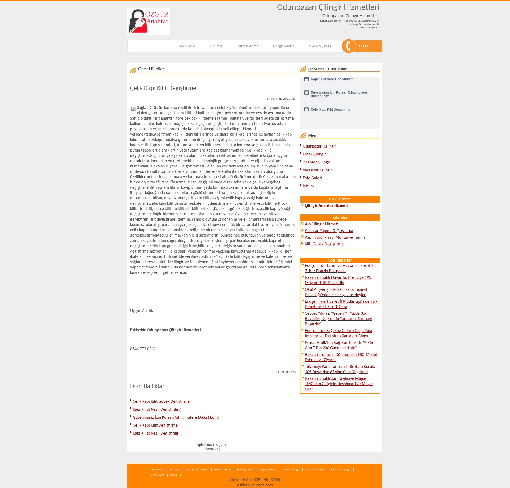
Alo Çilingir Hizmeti (321, 224)
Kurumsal (216, 46)
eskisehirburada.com (255, 485)
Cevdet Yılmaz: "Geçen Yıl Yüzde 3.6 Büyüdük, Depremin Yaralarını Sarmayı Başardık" (338, 319)
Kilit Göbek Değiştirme (324, 244)
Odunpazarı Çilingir (319, 146)
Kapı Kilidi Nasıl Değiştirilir (156, 433)
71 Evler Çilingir (316, 162)
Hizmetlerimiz (248, 46)
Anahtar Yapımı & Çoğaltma (329, 231)
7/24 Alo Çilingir (320, 46)
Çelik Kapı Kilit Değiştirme (155, 425)
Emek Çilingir (314, 154)
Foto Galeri (312, 178)
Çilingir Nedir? (283, 46)
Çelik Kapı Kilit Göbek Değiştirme (161, 401)
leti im (308, 186)
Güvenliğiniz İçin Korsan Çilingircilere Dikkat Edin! (176, 417)
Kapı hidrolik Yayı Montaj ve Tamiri (335, 237)
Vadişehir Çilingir (317, 170)
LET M (363, 46)
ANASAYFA (187, 46)
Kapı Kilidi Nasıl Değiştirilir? (157, 409)
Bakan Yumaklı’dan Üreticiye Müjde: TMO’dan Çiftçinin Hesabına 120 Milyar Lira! (339, 384)
